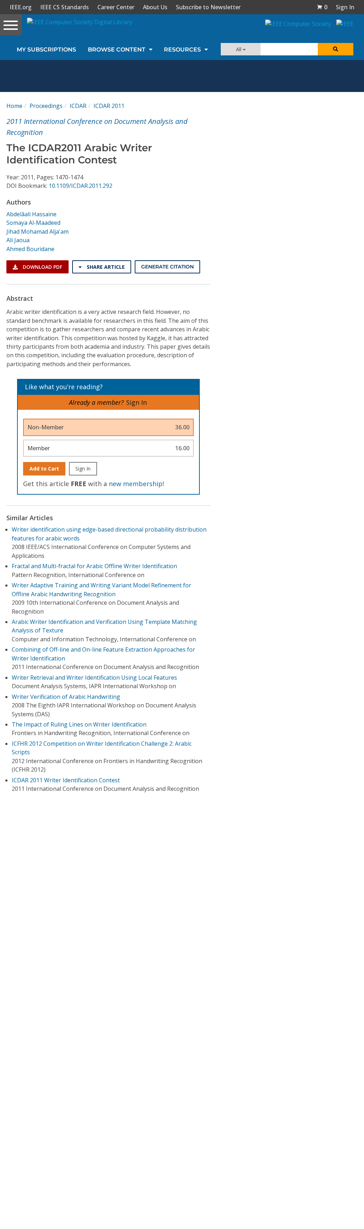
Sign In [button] (345, 7)
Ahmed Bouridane (30, 249)
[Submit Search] (335, 49)
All (239, 49)
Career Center (115, 7)
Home (14, 106)
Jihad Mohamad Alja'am (37, 231)
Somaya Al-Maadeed (33, 223)
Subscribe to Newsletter (208, 7)
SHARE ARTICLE (105, 266)
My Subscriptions (46, 49)
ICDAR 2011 (108, 106)
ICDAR (78, 106)
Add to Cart (44, 468)
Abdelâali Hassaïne (31, 214)
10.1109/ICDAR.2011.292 (80, 186)
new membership (135, 483)
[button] (322, 7)
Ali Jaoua (18, 240)
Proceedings (46, 106)
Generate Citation (167, 266)
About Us (155, 7)
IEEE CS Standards (64, 7)
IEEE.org (21, 7)
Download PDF (41, 266)
